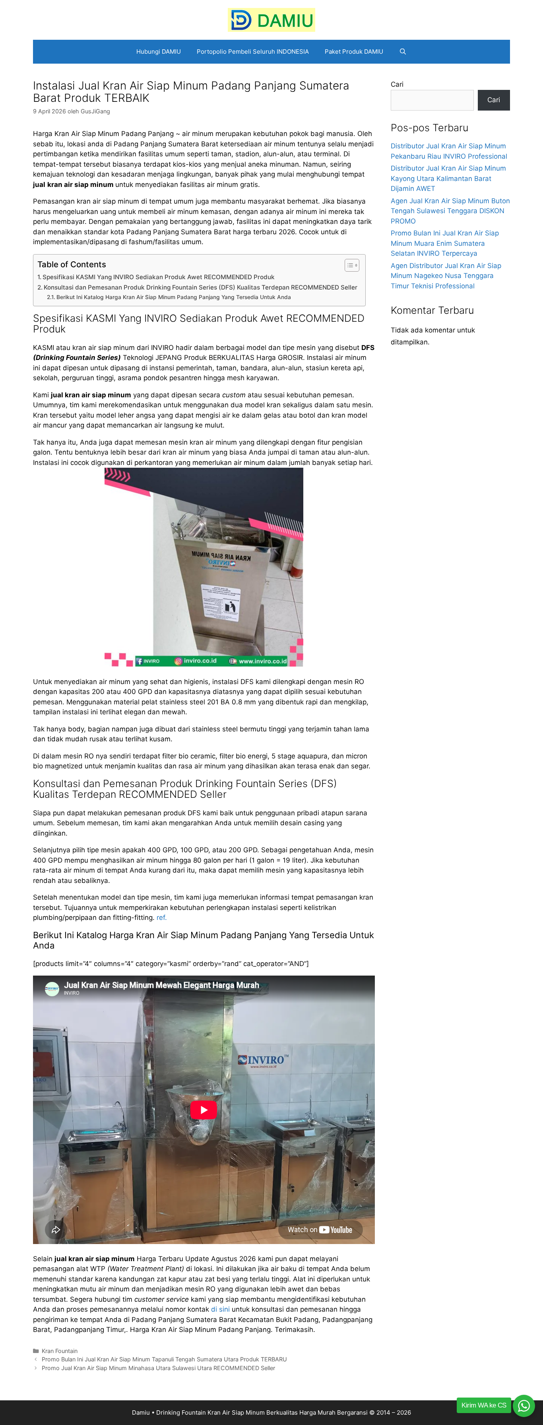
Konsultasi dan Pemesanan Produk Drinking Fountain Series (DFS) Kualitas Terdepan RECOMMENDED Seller (200, 287)
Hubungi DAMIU (158, 51)
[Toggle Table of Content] (348, 265)
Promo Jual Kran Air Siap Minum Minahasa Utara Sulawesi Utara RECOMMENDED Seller (158, 1368)
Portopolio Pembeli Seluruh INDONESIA (253, 51)
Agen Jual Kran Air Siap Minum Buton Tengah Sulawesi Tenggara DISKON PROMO (450, 211)
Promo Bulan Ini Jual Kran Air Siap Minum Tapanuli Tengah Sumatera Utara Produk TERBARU (164, 1359)
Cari (397, 84)
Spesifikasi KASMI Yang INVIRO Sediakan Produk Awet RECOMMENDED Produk (159, 277)
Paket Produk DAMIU (354, 51)
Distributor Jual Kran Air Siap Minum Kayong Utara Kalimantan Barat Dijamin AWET (448, 178)
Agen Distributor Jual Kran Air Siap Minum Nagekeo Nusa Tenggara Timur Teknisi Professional (446, 276)
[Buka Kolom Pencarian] (403, 52)
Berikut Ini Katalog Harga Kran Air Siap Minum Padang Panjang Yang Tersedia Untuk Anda (173, 297)
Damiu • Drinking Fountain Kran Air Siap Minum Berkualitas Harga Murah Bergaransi (250, 1412)
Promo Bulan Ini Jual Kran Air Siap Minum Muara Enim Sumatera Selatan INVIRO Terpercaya (445, 243)
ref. (162, 917)
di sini (220, 1309)
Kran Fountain (60, 1350)
